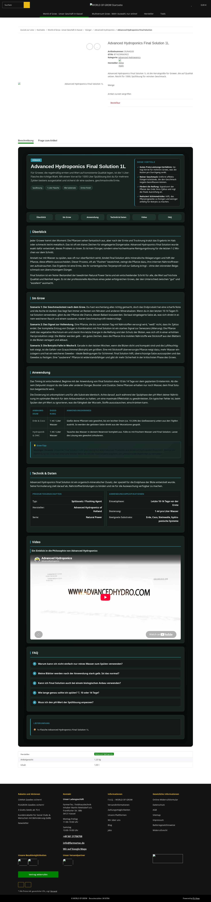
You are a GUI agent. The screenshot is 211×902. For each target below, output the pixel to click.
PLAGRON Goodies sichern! (31, 804)
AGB (155, 809)
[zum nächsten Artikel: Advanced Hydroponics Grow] (190, 30)
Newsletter (23, 823)
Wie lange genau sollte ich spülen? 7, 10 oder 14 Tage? (68, 692)
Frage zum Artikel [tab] (47, 140)
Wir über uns (114, 820)
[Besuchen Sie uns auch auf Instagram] (28, 884)
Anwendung (93, 217)
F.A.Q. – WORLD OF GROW (120, 799)
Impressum (158, 820)
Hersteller (149, 13)
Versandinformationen (118, 804)
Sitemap (157, 815)
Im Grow (67, 217)
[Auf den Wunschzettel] (97, 46)
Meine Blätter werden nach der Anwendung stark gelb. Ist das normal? (78, 673)
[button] (186, 5)
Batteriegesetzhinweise (164, 825)
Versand (53, 891)
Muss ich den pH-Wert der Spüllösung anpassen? (65, 702)
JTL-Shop (196, 898)
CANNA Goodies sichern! (30, 799)
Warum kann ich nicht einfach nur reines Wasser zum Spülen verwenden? (80, 663)
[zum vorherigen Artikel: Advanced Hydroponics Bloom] (184, 30)
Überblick (41, 217)
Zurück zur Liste (27, 30)
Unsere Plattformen (117, 815)
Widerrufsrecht (160, 830)
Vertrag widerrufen (38, 874)
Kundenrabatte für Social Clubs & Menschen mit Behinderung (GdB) (34, 816)
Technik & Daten (118, 217)
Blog (110, 825)
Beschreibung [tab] (26, 140)
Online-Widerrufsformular (165, 799)
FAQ (170, 217)
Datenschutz (159, 804)
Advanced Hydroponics (129, 57)
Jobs (110, 830)
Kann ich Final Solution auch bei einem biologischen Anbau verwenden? (79, 683)
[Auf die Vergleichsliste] (90, 46)
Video (144, 217)
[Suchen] (27, 5)
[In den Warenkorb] (20, 39)
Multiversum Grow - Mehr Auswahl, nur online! (114, 13)
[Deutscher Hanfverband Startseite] (168, 858)
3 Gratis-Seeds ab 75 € (29, 809)
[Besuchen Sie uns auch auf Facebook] (21, 884)
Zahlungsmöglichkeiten (119, 809)
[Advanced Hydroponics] (121, 62)
